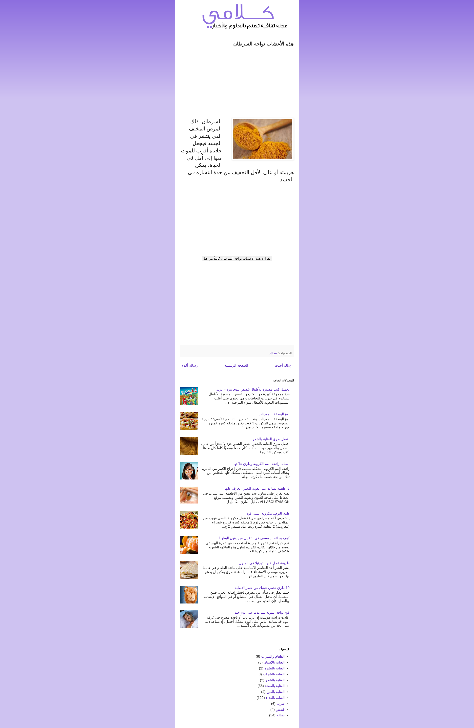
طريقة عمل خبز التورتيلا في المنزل (264, 563)
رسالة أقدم (189, 365)
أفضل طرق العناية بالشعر (271, 439)
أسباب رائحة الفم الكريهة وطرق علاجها (262, 464)
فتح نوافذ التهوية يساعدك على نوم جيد (262, 612)
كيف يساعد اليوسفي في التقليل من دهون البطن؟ (254, 538)
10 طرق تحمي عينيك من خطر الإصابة (262, 588)
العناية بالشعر (275, 680)
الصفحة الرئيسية (236, 365)
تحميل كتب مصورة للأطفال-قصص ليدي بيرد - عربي (253, 389)
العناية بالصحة (275, 686)
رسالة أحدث (284, 365)
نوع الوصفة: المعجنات (274, 414)
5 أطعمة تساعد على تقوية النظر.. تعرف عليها (257, 488)
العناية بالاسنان (274, 662)
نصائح (273, 353)
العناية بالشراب (274, 674)
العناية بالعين (276, 692)
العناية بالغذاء (275, 698)
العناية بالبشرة (274, 668)
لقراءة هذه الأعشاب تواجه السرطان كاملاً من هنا (237, 258)
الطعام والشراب (273, 656)
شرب (280, 704)
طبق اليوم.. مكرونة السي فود (268, 513)
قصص (280, 709)
